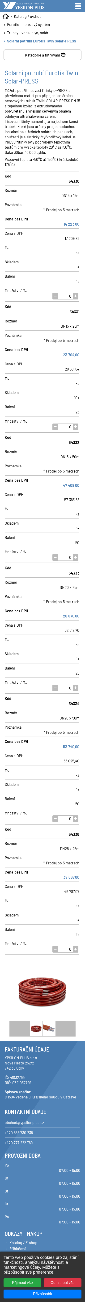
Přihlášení (17, 1248)
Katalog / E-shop (23, 1242)
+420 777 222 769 (19, 1142)
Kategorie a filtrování (42, 54)
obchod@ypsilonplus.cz (24, 1122)
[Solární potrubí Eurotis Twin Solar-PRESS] (42, 992)
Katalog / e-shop (28, 16)
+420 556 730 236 (19, 1132)
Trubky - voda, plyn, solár (27, 32)
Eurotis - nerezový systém (28, 24)
